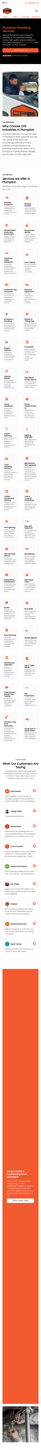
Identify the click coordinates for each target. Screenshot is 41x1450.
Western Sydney (27, 42)
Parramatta (36, 17)
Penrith (15, 17)
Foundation (29, 347)
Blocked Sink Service (29, 231)
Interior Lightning (8, 435)
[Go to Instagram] (6, 3)
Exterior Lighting (7, 349)
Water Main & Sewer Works (29, 730)
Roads (6, 607)
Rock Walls (28, 609)
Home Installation (8, 405)
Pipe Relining (29, 554)
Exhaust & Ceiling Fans (29, 320)
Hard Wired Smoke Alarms (30, 378)
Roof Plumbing (10, 635)
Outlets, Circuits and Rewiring (9, 498)
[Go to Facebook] (3, 3)
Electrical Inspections (29, 290)
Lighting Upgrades (28, 436)
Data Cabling (29, 262)
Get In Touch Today (20, 1201)
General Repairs (7, 377)
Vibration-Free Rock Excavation (10, 724)
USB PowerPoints (29, 695)
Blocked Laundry (27, 205)
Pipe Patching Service (9, 555)
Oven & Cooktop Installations (29, 498)
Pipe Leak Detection (28, 527)
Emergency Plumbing (8, 320)
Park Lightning (9, 527)
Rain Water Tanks (28, 581)
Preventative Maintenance (9, 581)
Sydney (5, 17)
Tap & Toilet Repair (29, 666)
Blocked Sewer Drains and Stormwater (10, 232)
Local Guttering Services (8, 466)
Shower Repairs (30, 638)
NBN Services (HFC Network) (30, 464)
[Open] (36, 10)
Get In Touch (19, 50)
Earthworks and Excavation (10, 290)
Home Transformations (30, 406)
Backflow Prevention (8, 203)
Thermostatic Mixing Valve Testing (9, 694)
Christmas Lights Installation (8, 260)
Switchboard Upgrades (9, 664)
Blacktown (25, 17)
